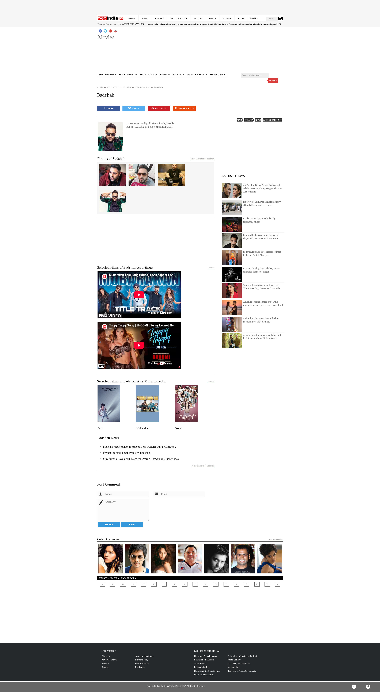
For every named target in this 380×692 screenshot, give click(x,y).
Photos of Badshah (111, 158)
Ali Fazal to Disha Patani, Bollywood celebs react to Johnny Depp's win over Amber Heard (262, 188)
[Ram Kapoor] (216, 572)
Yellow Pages (179, 18)
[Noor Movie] (186, 421)
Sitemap (105, 667)
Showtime (217, 74)
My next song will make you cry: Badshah (126, 452)
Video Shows (200, 663)
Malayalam (147, 74)
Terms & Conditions (144, 656)
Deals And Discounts (203, 674)
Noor (178, 428)
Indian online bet (201, 667)
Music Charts (195, 74)
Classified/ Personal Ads (239, 663)
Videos (227, 18)
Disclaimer (140, 667)
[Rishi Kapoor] (190, 572)
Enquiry (105, 663)
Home (132, 18)
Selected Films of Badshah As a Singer (125, 267)
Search (273, 80)
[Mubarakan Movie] (147, 421)
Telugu (177, 74)
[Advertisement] (190, 7)
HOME (100, 87)
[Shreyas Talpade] (137, 572)
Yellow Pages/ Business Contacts (243, 656)
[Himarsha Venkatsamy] (110, 572)
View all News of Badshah (203, 465)
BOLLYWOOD (113, 87)
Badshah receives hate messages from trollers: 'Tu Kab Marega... (139, 446)
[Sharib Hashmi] (243, 572)
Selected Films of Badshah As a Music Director (132, 381)
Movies (198, 18)
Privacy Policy (141, 659)
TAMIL (163, 74)
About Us (106, 656)
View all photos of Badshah (202, 158)
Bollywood (106, 74)
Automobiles (233, 667)
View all (210, 267)
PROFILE (127, 87)
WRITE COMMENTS (272, 120)
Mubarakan (142, 428)
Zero (100, 428)
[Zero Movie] (109, 421)
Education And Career (204, 659)
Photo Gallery (234, 659)
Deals (212, 18)
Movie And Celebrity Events (207, 670)
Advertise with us (133, 24)
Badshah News (108, 438)
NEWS (258, 120)
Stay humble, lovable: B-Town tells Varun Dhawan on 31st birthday (141, 459)
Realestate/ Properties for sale (242, 670)
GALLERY (249, 120)
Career (159, 18)
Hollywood (126, 74)
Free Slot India (142, 663)
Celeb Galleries (108, 539)
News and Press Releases (205, 656)
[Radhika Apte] (269, 572)
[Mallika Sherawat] (163, 572)
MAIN (240, 120)
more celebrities (276, 539)
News (145, 18)
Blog (241, 18)
